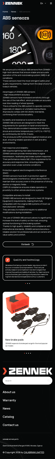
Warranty (9, 400)
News (13, 12)
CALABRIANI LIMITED (34, 452)
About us (9, 392)
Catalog (8, 416)
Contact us (10, 425)
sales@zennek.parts (10, 439)
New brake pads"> (11, 293)
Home (5, 12)
